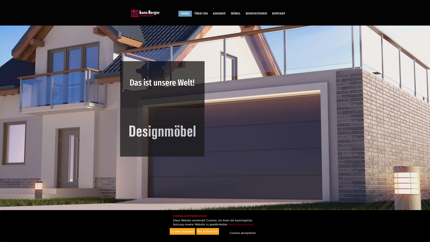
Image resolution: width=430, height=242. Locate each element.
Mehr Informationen (241, 224)
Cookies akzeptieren (243, 233)
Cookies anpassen (182, 231)
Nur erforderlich (208, 231)
